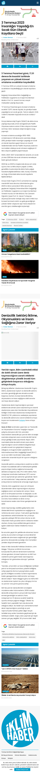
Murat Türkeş (18, 225)
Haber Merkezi (8, 37)
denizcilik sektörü (8, 637)
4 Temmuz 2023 (21, 37)
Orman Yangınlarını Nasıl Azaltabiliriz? (15, 254)
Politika (5, 665)
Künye (3, 758)
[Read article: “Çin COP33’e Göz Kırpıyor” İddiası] (20, 657)
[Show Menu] (38, 3)
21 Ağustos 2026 (7, 285)
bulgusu (22, 420)
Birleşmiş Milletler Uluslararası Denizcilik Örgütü (18, 634)
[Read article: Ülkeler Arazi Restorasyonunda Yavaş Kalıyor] (20, 684)
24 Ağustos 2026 (7, 257)
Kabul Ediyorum (22, 769)
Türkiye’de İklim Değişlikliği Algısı (12, 752)
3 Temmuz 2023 (12, 219)
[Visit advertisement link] (20, 14)
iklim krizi (5, 222)
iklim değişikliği (31, 219)
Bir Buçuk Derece (7, 755)
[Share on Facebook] (7, 66)
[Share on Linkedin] (20, 66)
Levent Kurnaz (7, 225)
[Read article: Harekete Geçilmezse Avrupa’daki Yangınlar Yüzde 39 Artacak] (20, 269)
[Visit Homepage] (3, 3)
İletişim (10, 758)
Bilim (4, 250)
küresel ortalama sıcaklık (19, 222)
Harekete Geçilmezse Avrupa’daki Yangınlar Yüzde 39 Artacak (18, 282)
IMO (3, 640)
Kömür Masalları (20, 755)
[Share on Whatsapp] (33, 66)
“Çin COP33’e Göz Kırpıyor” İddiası (14, 669)
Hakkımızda (32, 755)
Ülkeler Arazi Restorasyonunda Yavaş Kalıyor (18, 695)
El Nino (21, 219)
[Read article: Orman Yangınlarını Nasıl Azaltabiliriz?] (20, 243)
